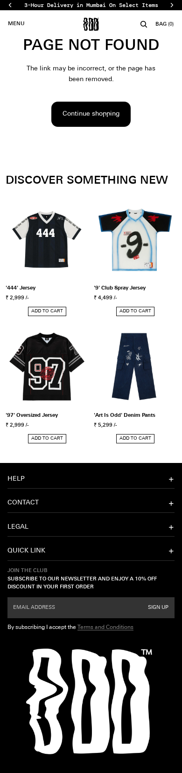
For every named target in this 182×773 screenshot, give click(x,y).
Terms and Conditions (105, 627)
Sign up (158, 607)
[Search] (143, 24)
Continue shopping (91, 113)
